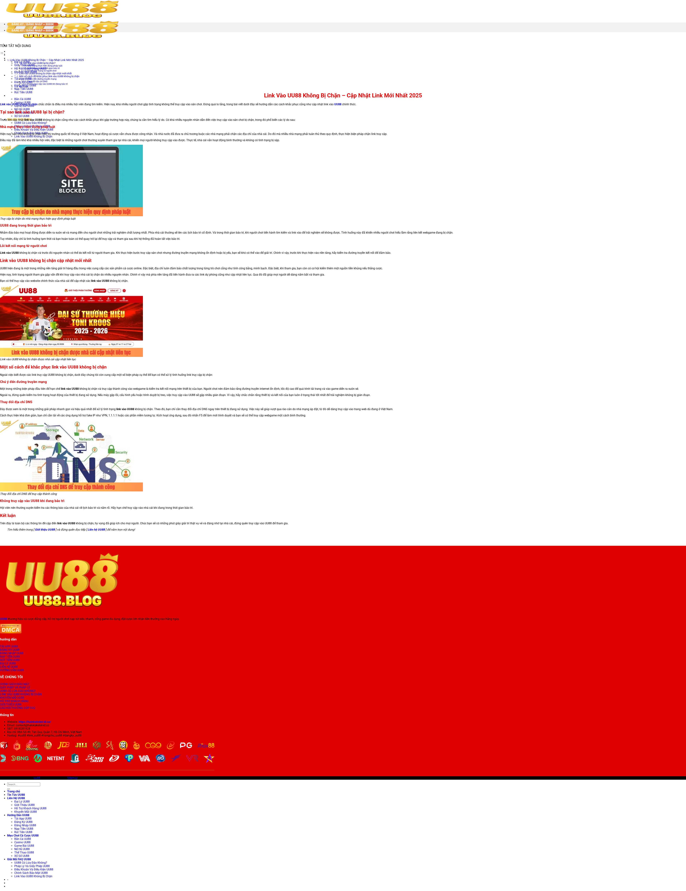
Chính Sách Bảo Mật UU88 (31, 873)
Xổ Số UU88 (21, 116)
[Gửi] (8, 788)
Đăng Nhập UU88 (25, 825)
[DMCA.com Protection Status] (10, 632)
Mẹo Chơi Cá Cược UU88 (23, 95)
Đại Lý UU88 (22, 801)
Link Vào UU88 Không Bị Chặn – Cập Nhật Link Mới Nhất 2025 (47, 60)
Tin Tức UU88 (16, 55)
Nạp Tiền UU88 (23, 89)
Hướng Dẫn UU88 (18, 75)
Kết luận (23, 86)
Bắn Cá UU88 (22, 99)
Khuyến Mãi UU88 (25, 811)
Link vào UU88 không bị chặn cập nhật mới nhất (45, 73)
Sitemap (72, 778)
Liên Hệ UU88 (16, 798)
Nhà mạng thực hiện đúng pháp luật (44, 66)
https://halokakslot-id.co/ (35, 722)
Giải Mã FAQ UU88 (19, 859)
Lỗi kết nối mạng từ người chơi (41, 71)
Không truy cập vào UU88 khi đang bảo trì (47, 84)
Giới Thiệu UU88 (24, 65)
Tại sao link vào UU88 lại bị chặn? (37, 63)
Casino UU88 (22, 842)
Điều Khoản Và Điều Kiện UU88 (33, 129)
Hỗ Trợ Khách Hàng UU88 (30, 808)
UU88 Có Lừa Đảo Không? (30, 123)
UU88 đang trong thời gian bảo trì (43, 68)
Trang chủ (13, 51)
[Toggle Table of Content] (2, 54)
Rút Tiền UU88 (23, 92)
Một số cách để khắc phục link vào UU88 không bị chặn (49, 76)
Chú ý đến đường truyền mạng (41, 79)
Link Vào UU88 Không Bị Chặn (33, 136)
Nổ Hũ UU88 (22, 109)
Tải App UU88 (23, 78)
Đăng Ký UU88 (23, 82)
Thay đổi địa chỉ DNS (37, 81)
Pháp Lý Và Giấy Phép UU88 (32, 866)
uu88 (37, 778)
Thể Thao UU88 (24, 852)
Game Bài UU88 (24, 845)
